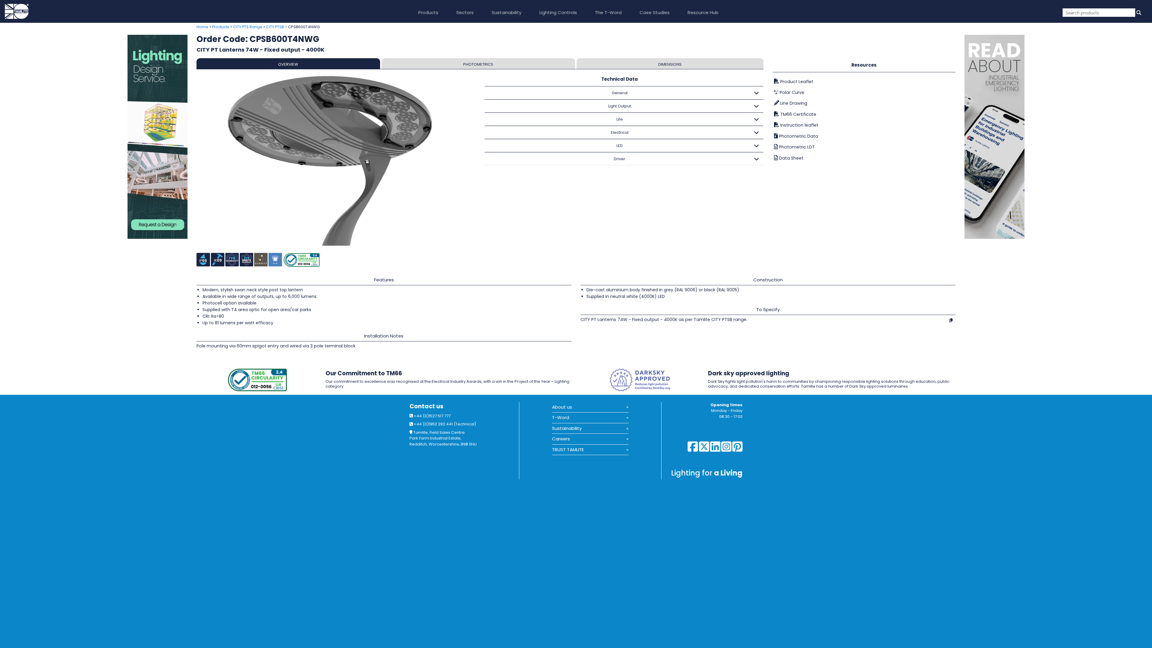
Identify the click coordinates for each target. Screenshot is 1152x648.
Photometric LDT (796, 147)
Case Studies (655, 12)
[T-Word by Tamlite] (1058, 137)
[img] (1138, 12)
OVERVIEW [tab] (288, 64)
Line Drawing (793, 103)
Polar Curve (791, 92)
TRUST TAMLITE (568, 449)
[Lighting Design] (96, 137)
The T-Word (608, 12)
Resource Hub (703, 12)
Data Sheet (790, 158)
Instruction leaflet (798, 125)
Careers (561, 439)
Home (202, 26)
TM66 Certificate (797, 114)
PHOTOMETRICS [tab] (478, 64)
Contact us (426, 406)
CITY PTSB (275, 26)
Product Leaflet (796, 82)
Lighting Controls (558, 12)
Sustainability (506, 12)
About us (562, 407)
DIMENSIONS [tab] (670, 64)
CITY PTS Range (247, 26)
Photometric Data (798, 136)
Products (428, 12)
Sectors (465, 12)
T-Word (560, 417)
